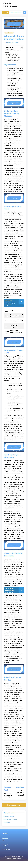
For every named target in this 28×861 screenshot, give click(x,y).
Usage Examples (9, 32)
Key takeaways (10, 49)
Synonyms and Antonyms (10, 819)
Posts (3, 840)
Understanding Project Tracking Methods (13, 51)
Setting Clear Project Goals (12, 55)
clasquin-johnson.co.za (10, 4)
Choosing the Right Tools (11, 54)
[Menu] (4, 9)
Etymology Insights (8, 816)
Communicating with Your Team (13, 59)
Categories (5, 838)
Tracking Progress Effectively (12, 57)
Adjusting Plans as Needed (11, 60)
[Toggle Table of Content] (21, 47)
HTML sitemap (6, 849)
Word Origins (7, 822)
